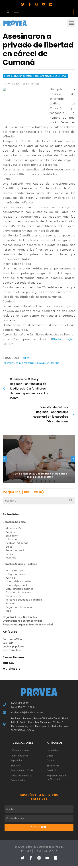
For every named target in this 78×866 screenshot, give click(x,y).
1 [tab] (24, 481)
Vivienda (10, 557)
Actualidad (11, 514)
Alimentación (13, 528)
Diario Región (63, 339)
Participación (13, 596)
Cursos (8, 663)
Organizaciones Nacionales (20, 617)
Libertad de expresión (18, 581)
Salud (9, 546)
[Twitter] (22, 4)
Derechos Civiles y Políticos (20, 564)
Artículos (10, 632)
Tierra (9, 554)
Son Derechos (11, 650)
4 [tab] (37, 481)
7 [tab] (50, 481)
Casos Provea (13, 657)
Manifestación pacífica (19, 588)
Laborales (11, 539)
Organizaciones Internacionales (22, 620)
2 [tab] (28, 481)
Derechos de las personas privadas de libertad (32, 363)
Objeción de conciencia (19, 592)
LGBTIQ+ (8, 642)
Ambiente (11, 532)
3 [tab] (32, 481)
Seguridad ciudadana (18, 607)
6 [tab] (45, 481)
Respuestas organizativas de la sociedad (28, 624)
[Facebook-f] (29, 4)
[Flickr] (50, 4)
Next (73, 459)
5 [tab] (41, 481)
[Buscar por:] (39, 500)
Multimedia (11, 669)
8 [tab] (54, 481)
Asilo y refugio (14, 570)
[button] (71, 23)
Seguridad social (15, 550)
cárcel (26, 357)
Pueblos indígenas (16, 543)
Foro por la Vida (12, 639)
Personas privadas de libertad (23, 599)
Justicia (10, 577)
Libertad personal (16, 585)
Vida (8, 610)
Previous (5, 459)
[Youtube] (43, 4)
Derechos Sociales (14, 521)
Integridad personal (17, 574)
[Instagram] (36, 4)
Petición (10, 603)
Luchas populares (13, 646)
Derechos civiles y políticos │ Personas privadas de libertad (35, 76)
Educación (11, 535)
